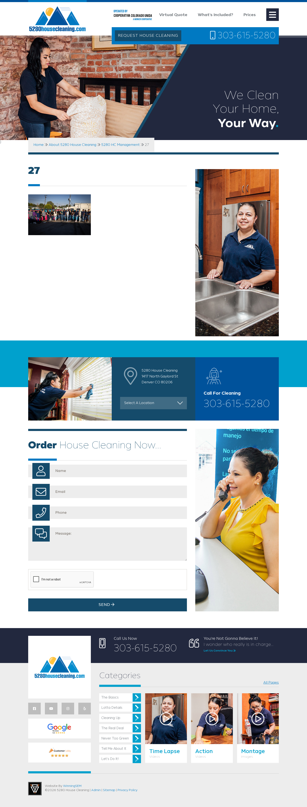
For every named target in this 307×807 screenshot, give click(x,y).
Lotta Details (111, 707)
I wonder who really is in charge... (238, 647)
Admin (96, 790)
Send (105, 605)
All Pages (271, 682)
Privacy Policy (127, 790)
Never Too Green (115, 738)
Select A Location (139, 403)
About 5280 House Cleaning (72, 145)
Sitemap (109, 790)
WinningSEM (72, 786)
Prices (250, 15)
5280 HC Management (120, 145)
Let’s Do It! (110, 759)
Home (38, 145)
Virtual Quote (173, 15)
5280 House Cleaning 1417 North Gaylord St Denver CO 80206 (160, 376)
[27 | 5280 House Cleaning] (57, 20)
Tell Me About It (113, 748)
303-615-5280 (245, 36)
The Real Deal (112, 728)
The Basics (110, 697)
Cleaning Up (110, 718)
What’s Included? (215, 15)
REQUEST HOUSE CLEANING (148, 36)
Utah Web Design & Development (35, 788)
